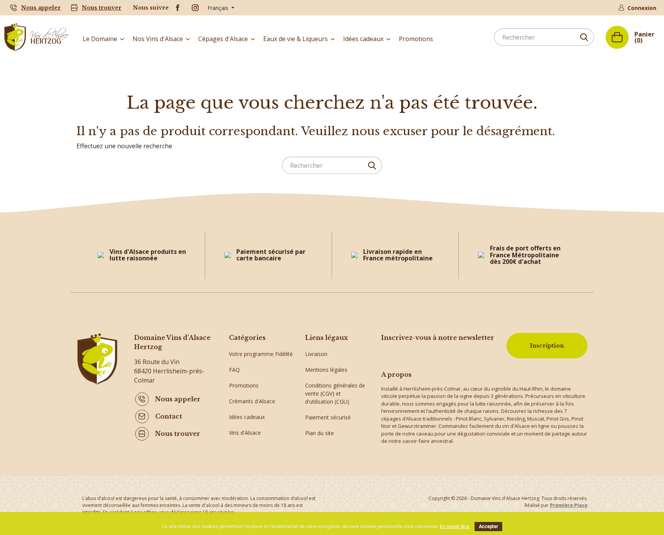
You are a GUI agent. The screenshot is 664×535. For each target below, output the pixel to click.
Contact (168, 416)
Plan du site (319, 433)
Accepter (488, 526)
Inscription (547, 345)
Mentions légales (326, 369)
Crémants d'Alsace (252, 401)
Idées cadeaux (247, 417)
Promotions (244, 385)
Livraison (316, 354)
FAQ (234, 369)
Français (219, 8)
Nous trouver (101, 7)
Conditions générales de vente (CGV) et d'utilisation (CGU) (335, 393)
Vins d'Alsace (245, 432)
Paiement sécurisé (328, 417)
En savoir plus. (455, 526)
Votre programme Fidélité (261, 354)
